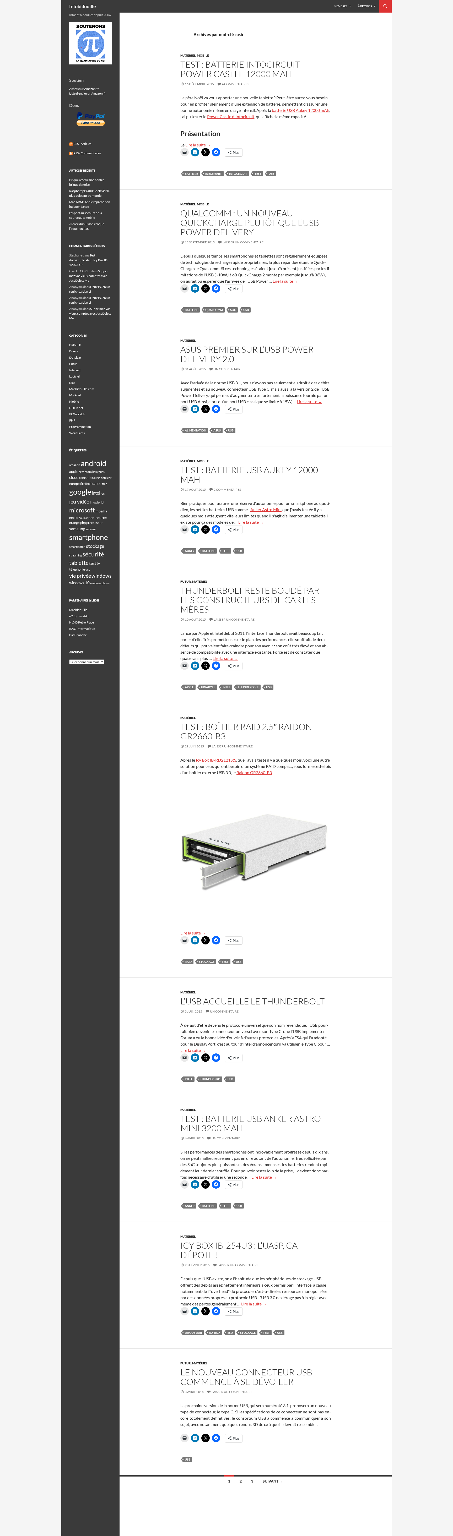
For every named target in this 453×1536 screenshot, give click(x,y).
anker (190, 1205)
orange (74, 523)
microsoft (82, 510)
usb (271, 173)
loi (98, 502)
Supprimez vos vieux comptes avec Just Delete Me (88, 275)
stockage (206, 961)
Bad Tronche (78, 635)
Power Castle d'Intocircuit (230, 116)
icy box (214, 1332)
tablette (79, 563)
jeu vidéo (79, 501)
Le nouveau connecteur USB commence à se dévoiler (246, 1377)
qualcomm (214, 309)
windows (101, 576)
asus (217, 430)
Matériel (188, 55)
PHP (72, 420)
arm (81, 472)
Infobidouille (82, 6)
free (104, 483)
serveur (91, 529)
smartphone (88, 537)
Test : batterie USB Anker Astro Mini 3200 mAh (250, 1123)
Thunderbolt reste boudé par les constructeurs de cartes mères (249, 600)
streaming (75, 555)
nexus (73, 518)
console (85, 477)
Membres (340, 6)
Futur (185, 581)
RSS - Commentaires (87, 153)
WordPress (77, 433)
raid (188, 961)
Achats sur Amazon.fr (84, 89)
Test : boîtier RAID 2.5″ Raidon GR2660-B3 (246, 731)
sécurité (93, 554)
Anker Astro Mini (266, 509)
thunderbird (210, 1079)
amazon (74, 465)
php (83, 523)
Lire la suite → (198, 144)
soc (233, 309)
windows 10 (79, 582)
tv (98, 563)
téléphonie (77, 569)
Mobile (203, 55)
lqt (102, 502)
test (258, 173)
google (80, 491)
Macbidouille (78, 610)
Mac (72, 383)
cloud (73, 477)
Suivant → (273, 1481)
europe (74, 484)
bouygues (98, 471)
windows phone (100, 583)
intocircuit (238, 173)
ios (103, 493)
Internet (74, 370)
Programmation (80, 427)
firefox (85, 484)
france (95, 483)
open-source (96, 517)
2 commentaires (227, 489)
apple (189, 687)
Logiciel (74, 376)
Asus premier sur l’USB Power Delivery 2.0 (247, 354)
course (96, 477)
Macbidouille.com (81, 389)
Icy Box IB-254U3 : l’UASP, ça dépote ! (239, 1250)
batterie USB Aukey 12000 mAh (300, 110)
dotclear (106, 477)
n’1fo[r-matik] (79, 616)
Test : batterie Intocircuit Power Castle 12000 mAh (240, 69)
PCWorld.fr (77, 414)
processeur (94, 523)
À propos (365, 6)
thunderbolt (248, 687)
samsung (77, 528)
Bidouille (75, 345)
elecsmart (213, 173)
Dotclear (75, 357)
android (93, 463)
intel (226, 687)
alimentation (195, 430)
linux (93, 502)
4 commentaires (235, 84)
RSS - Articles (82, 144)
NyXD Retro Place (81, 622)
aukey (190, 551)
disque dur (193, 1332)
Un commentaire (228, 369)
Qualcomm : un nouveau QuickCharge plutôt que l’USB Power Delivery (249, 222)
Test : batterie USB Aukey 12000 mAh (249, 474)
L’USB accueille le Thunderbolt (252, 1001)
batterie (191, 173)
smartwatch (77, 547)
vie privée (80, 576)
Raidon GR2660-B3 (254, 772)
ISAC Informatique (82, 629)
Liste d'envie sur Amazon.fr (87, 93)
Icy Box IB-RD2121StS (216, 759)
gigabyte (208, 687)
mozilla (101, 511)
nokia (82, 518)
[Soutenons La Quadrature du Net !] (90, 43)
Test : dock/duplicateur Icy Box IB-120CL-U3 (88, 260)
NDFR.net (76, 408)
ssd (230, 1332)
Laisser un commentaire (243, 242)
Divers (73, 351)
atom (88, 472)
